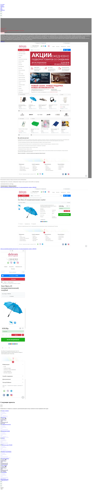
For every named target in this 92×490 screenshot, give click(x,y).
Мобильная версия (12, 186)
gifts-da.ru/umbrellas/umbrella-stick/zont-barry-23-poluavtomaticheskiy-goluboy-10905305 (18, 187)
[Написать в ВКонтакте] (46, 12)
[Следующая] (1, 406)
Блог (2, 8)
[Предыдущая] (1, 405)
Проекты (2, 7)
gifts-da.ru (3, 32)
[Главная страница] (2, 3)
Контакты (3, 10)
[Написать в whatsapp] (46, 14)
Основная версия (4, 186)
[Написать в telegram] (46, 16)
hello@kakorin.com (4, 479)
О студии (2, 4)
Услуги (2, 5)
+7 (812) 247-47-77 (4, 480)
